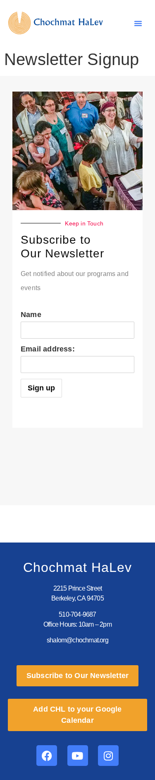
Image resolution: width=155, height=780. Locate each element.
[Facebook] (46, 755)
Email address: (48, 349)
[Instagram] (108, 755)
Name (31, 314)
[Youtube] (77, 755)
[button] (138, 23)
